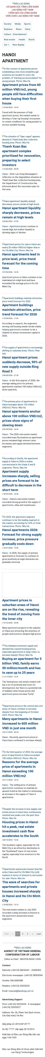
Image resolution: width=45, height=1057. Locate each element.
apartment (13, 628)
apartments (7, 788)
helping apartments (11, 329)
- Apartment (14, 226)
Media (18, 24)
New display (18, 44)
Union (27, 29)
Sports (27, 24)
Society (7, 24)
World (31, 39)
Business (8, 29)
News (19, 29)
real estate (31, 851)
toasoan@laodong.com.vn (20, 991)
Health (22, 39)
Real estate (9, 39)
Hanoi (5, 174)
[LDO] (22, 75)
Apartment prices (10, 277)
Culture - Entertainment (15, 34)
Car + (6, 44)
